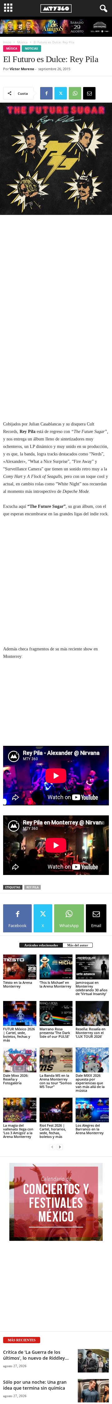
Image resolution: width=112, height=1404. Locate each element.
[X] (60, 93)
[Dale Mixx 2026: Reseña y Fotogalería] (19, 1059)
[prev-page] (52, 1147)
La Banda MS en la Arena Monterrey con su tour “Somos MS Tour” (56, 1081)
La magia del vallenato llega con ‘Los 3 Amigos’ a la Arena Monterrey (18, 1131)
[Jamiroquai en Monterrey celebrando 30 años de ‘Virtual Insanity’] (92, 967)
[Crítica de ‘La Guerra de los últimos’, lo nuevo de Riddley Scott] (93, 1360)
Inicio (7, 42)
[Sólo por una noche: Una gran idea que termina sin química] (93, 1390)
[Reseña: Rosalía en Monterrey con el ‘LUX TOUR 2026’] (92, 1013)
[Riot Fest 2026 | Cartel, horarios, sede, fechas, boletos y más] (56, 1110)
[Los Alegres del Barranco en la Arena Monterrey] (92, 1110)
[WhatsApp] (75, 93)
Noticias (31, 48)
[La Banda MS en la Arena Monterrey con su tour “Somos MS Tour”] (56, 1059)
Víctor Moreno (22, 68)
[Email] (89, 93)
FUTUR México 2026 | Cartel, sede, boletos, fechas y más (19, 1034)
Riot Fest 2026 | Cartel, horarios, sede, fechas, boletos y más (53, 1131)
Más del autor (77, 945)
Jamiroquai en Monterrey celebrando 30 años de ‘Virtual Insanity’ (91, 988)
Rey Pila (32, 887)
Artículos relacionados (41, 945)
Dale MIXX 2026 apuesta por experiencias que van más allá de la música (90, 1083)
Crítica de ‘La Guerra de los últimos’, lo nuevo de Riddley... (36, 1355)
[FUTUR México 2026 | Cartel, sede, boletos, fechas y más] (19, 1013)
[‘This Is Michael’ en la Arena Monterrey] (56, 967)
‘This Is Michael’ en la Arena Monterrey (55, 984)
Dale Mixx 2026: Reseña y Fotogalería (15, 1079)
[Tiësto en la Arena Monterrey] (19, 967)
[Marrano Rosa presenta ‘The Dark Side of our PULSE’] (56, 1013)
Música (22, 42)
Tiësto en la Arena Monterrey (17, 984)
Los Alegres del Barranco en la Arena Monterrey (90, 1129)
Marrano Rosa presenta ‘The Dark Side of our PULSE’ (55, 1033)
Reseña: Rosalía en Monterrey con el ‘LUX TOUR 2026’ (90, 1033)
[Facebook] (46, 93)
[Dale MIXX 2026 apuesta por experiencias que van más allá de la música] (92, 1059)
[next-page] (60, 1147)
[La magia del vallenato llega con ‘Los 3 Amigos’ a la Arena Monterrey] (19, 1110)
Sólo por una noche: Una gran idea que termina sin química (35, 1385)
